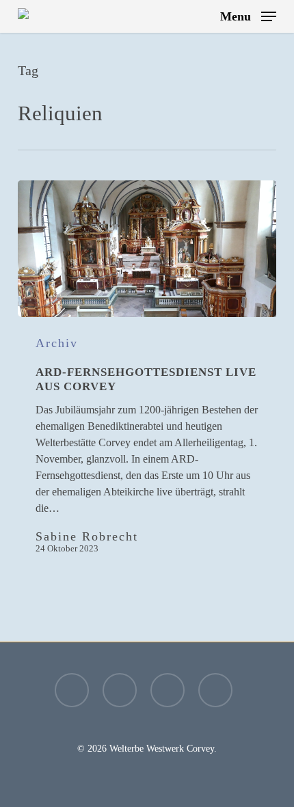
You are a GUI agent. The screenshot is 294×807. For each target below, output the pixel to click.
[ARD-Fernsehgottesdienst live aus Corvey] (147, 248)
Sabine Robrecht (87, 536)
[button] (248, 15)
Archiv (57, 343)
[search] (200, 16)
